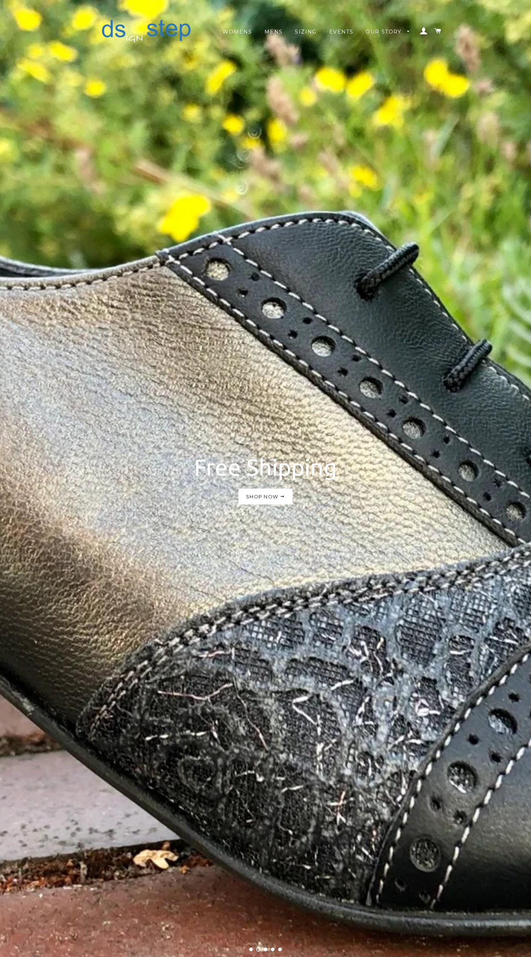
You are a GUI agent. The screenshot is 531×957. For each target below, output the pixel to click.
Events (341, 32)
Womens (237, 32)
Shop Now (263, 496)
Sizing (305, 32)
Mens (273, 32)
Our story (384, 32)
